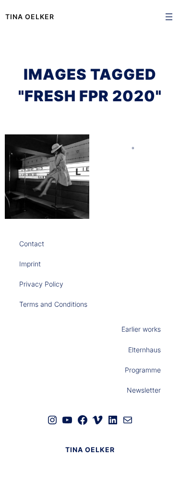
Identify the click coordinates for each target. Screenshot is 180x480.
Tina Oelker (29, 16)
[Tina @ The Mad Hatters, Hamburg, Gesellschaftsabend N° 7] (47, 176)
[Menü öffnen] (169, 17)
